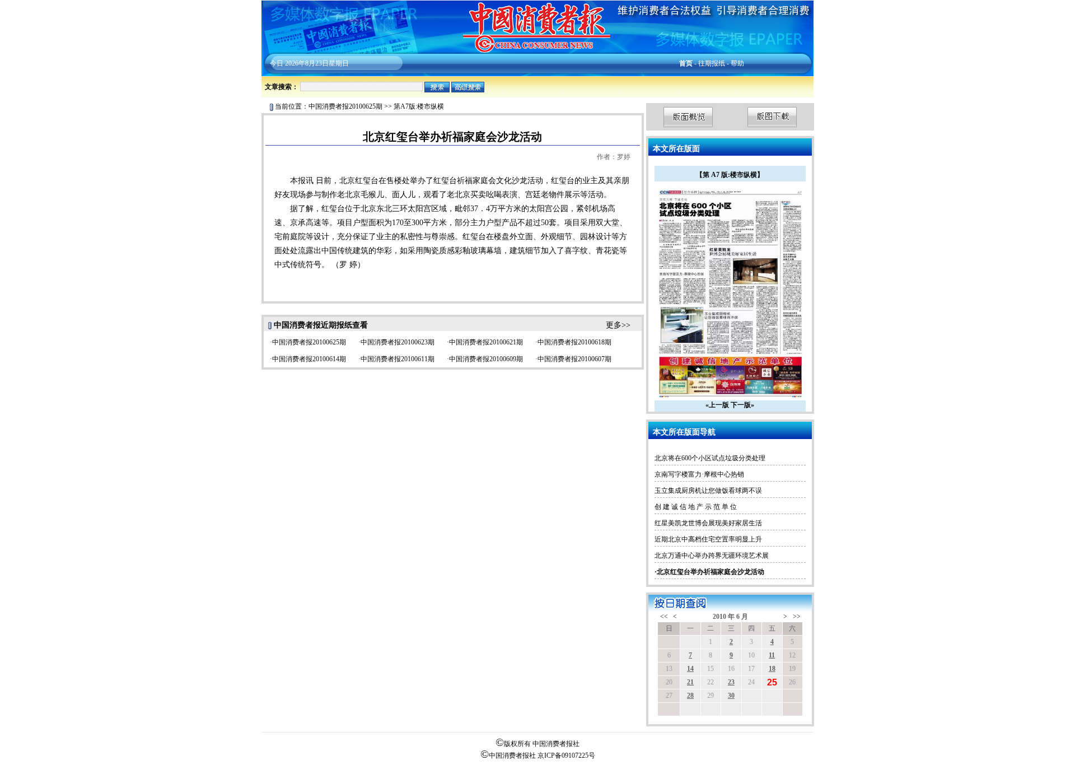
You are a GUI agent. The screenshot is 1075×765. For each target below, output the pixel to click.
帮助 (737, 63)
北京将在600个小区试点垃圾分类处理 (710, 458)
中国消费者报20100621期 (486, 342)
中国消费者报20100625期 (345, 106)
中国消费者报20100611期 (397, 359)
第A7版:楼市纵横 (419, 106)
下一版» (742, 405)
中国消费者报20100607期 (574, 359)
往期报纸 (711, 63)
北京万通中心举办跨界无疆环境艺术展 (712, 555)
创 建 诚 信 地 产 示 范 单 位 (696, 507)
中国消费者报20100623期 (397, 342)
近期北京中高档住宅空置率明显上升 (708, 539)
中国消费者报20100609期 (486, 359)
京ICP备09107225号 (566, 755)
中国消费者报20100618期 (574, 342)
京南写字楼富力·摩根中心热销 (699, 474)
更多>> (618, 325)
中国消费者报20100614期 (309, 359)
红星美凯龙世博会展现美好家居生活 (708, 523)
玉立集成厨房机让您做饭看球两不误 (708, 491)
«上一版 (717, 405)
